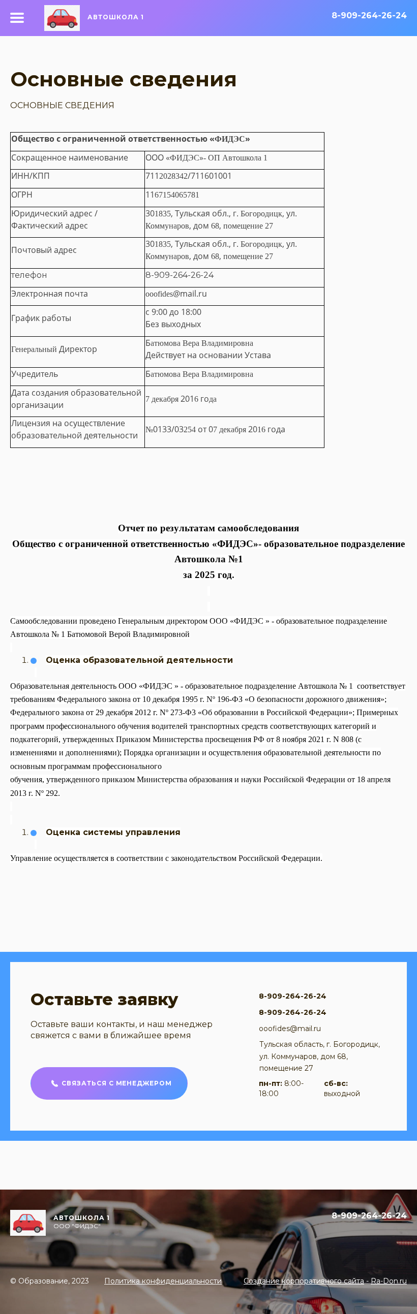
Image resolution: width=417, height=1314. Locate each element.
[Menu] (17, 18)
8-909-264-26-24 (369, 16)
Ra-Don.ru (389, 1281)
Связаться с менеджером (117, 1083)
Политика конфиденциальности (163, 1281)
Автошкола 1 (115, 17)
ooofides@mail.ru (290, 1028)
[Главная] (55, 18)
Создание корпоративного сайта (304, 1281)
